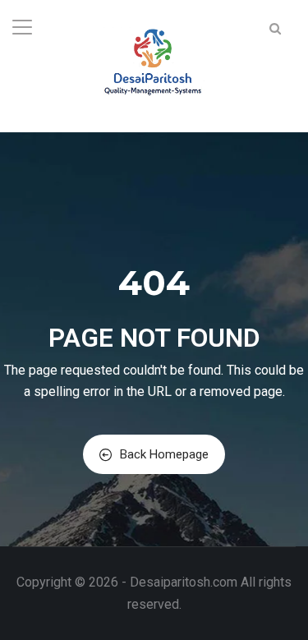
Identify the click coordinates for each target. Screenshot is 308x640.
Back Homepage (164, 454)
